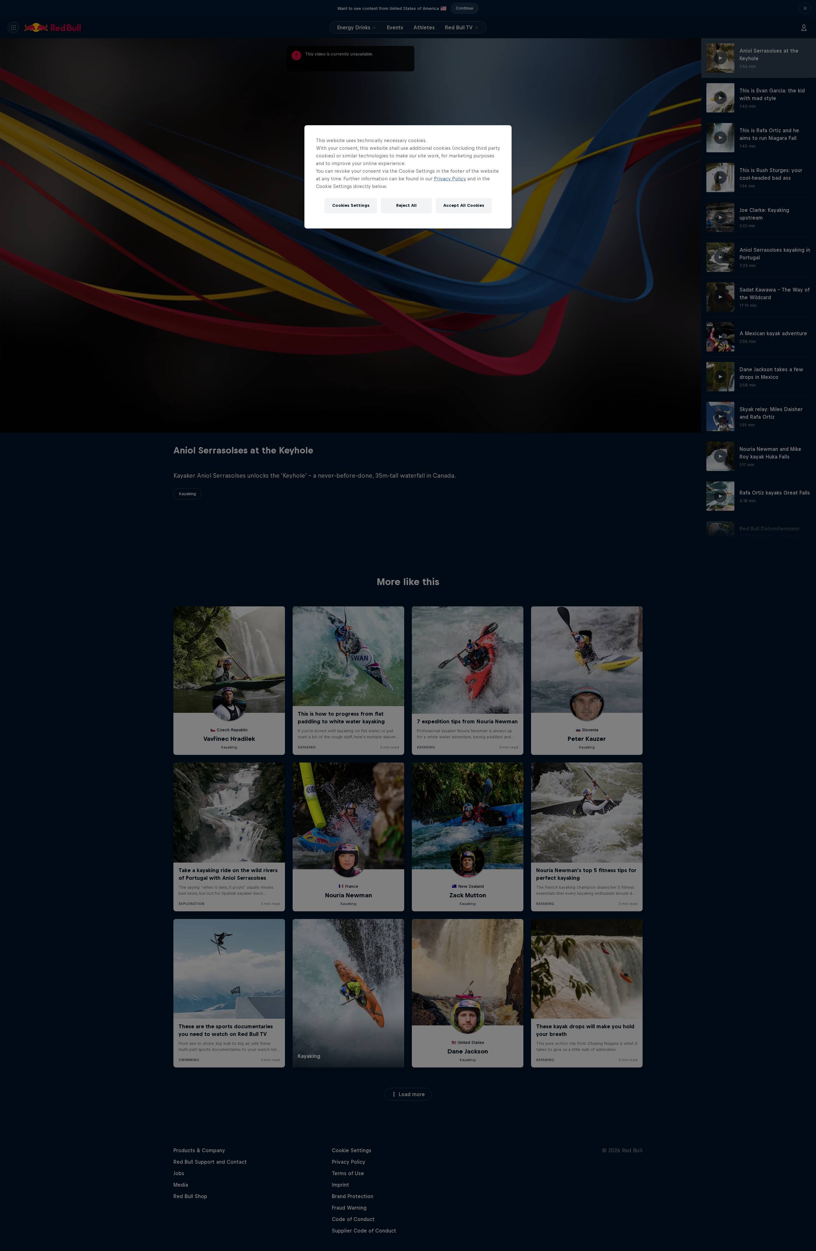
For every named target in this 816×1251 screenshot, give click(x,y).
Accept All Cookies (463, 205)
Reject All (406, 205)
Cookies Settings (350, 205)
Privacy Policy (450, 178)
